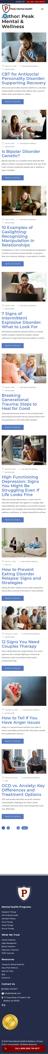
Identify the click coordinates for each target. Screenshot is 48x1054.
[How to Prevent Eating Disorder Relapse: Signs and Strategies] (24, 543)
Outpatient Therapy (9, 912)
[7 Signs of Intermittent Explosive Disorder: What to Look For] (24, 287)
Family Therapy (7, 925)
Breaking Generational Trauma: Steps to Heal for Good (19, 402)
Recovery (8, 565)
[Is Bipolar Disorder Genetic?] (24, 124)
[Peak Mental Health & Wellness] (6, 8)
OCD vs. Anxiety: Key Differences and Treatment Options (23, 790)
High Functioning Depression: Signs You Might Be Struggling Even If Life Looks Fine (20, 486)
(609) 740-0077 (11, 989)
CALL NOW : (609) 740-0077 (36, 2)
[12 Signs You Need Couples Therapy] (24, 618)
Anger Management (9, 943)
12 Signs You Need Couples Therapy (20, 644)
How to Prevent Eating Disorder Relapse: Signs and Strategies (21, 576)
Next (24, 828)
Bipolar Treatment (8, 947)
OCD (6, 781)
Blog (3, 974)
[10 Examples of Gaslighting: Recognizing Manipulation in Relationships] (24, 200)
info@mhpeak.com (12, 993)
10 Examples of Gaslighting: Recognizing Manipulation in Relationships (18, 236)
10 (18, 828)
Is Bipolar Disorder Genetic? (21, 153)
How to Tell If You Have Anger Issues (21, 720)
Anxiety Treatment (9, 940)
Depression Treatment (10, 950)
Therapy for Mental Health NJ (13, 964)
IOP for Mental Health (10, 915)
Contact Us (6, 978)
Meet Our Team (7, 971)
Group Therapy (7, 922)
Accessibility (13, 1044)
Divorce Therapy (8, 929)
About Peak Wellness (10, 968)
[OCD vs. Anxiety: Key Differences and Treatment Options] (24, 761)
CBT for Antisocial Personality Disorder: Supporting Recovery (24, 78)
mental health (9, 69)
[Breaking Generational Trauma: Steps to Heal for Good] (24, 368)
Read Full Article (12, 102)
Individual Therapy (8, 919)
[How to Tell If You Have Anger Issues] (24, 691)
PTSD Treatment (8, 953)
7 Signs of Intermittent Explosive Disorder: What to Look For (21, 320)
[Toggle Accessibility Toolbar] (5, 16)
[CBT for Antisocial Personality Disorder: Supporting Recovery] (24, 47)
